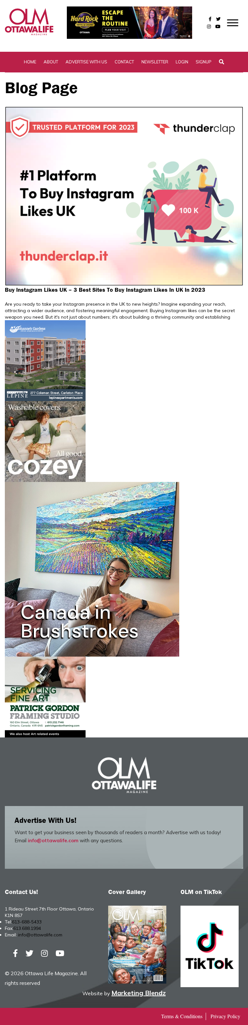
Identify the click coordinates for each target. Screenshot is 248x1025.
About (51, 61)
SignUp (204, 61)
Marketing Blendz (138, 993)
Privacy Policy (225, 1016)
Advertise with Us (86, 61)
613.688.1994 (27, 928)
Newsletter (154, 61)
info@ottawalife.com (53, 840)
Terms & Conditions (181, 1016)
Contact (124, 61)
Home (30, 61)
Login (182, 61)
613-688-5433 (27, 922)
